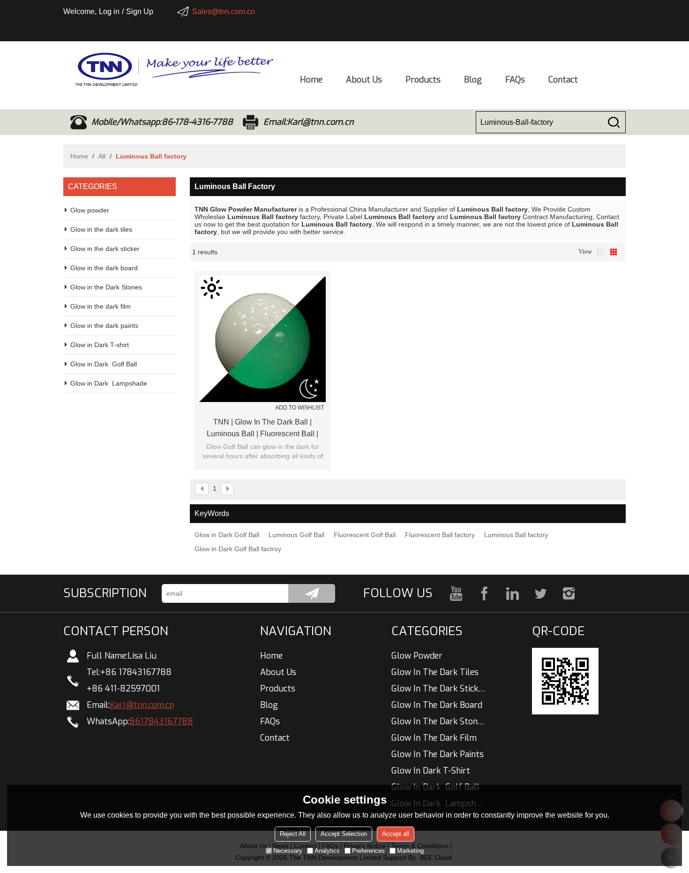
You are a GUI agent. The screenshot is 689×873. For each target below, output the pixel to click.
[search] (613, 122)
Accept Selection (344, 833)
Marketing (410, 850)
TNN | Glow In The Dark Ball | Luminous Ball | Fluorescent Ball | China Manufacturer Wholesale (262, 429)
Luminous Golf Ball (296, 535)
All (101, 156)
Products (423, 79)
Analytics (327, 850)
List (600, 252)
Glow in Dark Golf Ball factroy (238, 549)
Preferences (368, 850)
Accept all (395, 833)
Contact (563, 79)
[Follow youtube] (456, 593)
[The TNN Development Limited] (168, 69)
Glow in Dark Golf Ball (227, 535)
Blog (473, 79)
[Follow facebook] (484, 593)
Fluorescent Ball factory (440, 535)
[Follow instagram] (568, 593)
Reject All (293, 833)
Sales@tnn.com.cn (223, 11)
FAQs (515, 79)
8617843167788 (161, 721)
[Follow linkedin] (512, 593)
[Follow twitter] (540, 593)
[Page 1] (202, 489)
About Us (364, 79)
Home (311, 79)
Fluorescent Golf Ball (365, 535)
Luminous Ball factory (516, 535)
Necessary (287, 850)
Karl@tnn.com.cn (142, 705)
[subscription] (311, 593)
